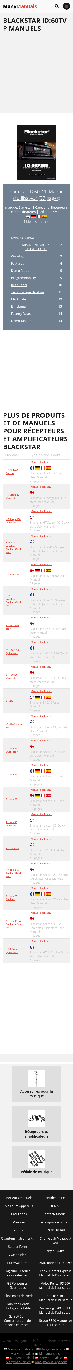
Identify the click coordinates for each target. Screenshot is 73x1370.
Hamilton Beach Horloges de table (17, 1306)
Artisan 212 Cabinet (12, 897)
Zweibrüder (17, 1255)
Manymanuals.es (18, 1362)
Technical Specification (27, 292)
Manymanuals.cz (51, 1358)
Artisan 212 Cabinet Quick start (14, 873)
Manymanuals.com (22, 1349)
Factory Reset (21, 314)
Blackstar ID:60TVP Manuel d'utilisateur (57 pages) (36, 194)
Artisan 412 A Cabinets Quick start (14, 924)
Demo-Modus (21, 321)
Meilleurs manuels (18, 1198)
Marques (19, 1222)
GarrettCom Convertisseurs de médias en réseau (17, 1320)
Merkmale (18, 299)
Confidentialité (54, 1198)
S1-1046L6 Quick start (12, 676)
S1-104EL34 (12, 848)
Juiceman (17, 1230)
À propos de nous (54, 1222)
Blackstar (25, 207)
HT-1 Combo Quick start (12, 950)
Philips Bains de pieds (17, 1296)
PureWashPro (17, 1263)
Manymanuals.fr (22, 1353)
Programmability (23, 278)
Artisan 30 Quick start (12, 824)
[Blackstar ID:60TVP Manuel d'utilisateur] (36, 154)
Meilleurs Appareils (19, 1206)
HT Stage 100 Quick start (13, 521)
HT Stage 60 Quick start (12, 496)
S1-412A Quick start (14, 725)
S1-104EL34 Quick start (12, 651)
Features (17, 263)
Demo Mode (20, 270)
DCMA (54, 1206)
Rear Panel (19, 285)
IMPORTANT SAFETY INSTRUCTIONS (35, 247)
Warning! (17, 256)
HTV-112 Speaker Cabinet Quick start (14, 600)
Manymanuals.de (52, 1349)
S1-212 (9, 700)
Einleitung (18, 306)
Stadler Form (17, 1246)
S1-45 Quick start (12, 627)
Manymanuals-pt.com (51, 1362)
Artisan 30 (11, 799)
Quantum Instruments (17, 1238)
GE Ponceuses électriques (17, 1285)
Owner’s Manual (23, 238)
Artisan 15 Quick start (12, 750)
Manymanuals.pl (22, 1358)
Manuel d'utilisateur (41, 462)
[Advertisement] (36, 72)
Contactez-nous (54, 1214)
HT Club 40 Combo (12, 471)
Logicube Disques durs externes (17, 1273)
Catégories (19, 1214)
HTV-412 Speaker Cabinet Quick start (14, 547)
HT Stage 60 (12, 574)
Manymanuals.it (50, 1353)
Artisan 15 (11, 774)
